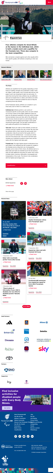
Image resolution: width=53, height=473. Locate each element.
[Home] (12, 2)
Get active (7, 408)
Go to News (26, 306)
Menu (49, 2)
